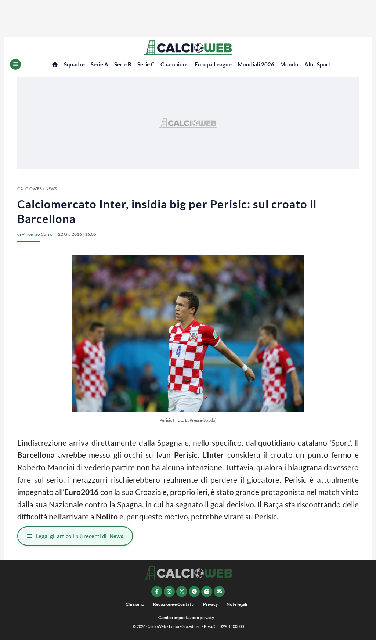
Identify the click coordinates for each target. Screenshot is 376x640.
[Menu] (15, 64)
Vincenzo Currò (37, 234)
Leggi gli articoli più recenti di (79, 536)
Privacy (210, 604)
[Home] (54, 64)
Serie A (99, 64)
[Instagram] (169, 591)
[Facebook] (156, 591)
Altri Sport (317, 64)
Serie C (146, 64)
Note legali (237, 604)
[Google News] (206, 591)
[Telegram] (194, 591)
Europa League (213, 64)
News (51, 188)
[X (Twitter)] (181, 591)
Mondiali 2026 (256, 64)
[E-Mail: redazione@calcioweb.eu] (219, 591)
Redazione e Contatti (173, 604)
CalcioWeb (29, 188)
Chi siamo (135, 604)
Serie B (122, 64)
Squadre (74, 64)
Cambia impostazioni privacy (186, 617)
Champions (174, 64)
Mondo (289, 64)
